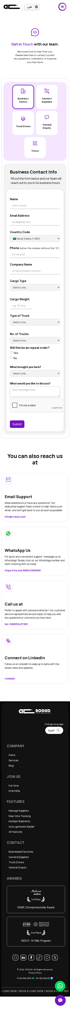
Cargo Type (18, 281)
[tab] (23, 97)
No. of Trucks (19, 334)
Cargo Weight (19, 299)
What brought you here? (25, 367)
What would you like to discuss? (30, 383)
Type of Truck (19, 316)
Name (14, 199)
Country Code (20, 232)
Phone (34, 248)
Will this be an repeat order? (30, 348)
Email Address (19, 216)
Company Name (21, 264)
